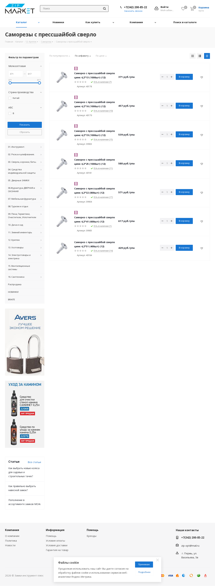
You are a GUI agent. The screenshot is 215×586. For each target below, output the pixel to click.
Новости (10, 545)
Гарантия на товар (57, 550)
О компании (12, 536)
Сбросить (25, 132)
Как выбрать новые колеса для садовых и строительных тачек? (23, 472)
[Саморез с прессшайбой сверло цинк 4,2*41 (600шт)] (62, 221)
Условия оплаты (55, 540)
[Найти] (104, 8)
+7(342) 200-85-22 (135, 7)
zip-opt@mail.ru (190, 545)
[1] (62, 77)
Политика (11, 540)
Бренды (91, 536)
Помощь (51, 536)
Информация (55, 530)
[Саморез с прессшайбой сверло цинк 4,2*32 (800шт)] (62, 193)
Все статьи (34, 462)
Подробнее (144, 572)
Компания (12, 530)
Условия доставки (56, 545)
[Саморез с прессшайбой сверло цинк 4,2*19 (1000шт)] (62, 135)
